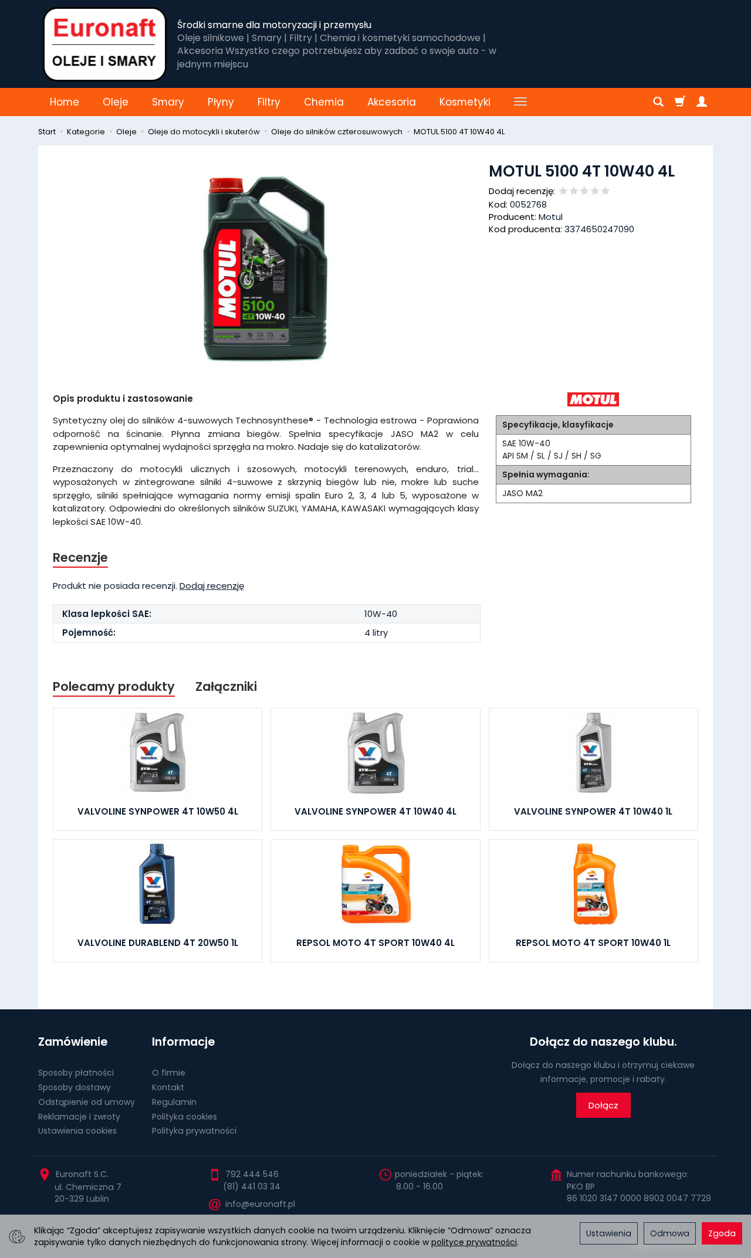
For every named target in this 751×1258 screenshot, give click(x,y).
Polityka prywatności (194, 1131)
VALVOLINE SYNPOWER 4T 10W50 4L (157, 811)
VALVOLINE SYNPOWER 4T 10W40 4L (375, 811)
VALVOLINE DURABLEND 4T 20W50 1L (157, 943)
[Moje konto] (702, 102)
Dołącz (603, 1105)
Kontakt (168, 1087)
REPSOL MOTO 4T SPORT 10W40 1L (593, 943)
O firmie (168, 1073)
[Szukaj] (658, 102)
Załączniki (226, 686)
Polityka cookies (184, 1117)
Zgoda (722, 1233)
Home (64, 102)
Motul (551, 217)
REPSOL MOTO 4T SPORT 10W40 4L (375, 943)
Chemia (324, 102)
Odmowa (669, 1233)
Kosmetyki (464, 102)
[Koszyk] (680, 102)
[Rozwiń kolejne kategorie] (520, 102)
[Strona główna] (104, 44)
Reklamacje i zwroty (79, 1117)
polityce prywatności (474, 1242)
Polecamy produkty (114, 686)
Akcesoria (391, 102)
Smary (168, 102)
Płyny (221, 102)
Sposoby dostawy (74, 1087)
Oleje (115, 102)
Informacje (183, 1042)
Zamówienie (72, 1042)
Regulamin (174, 1102)
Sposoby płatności (76, 1073)
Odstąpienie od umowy (86, 1102)
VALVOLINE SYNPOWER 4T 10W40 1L (593, 811)
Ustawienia (608, 1233)
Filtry (269, 102)
